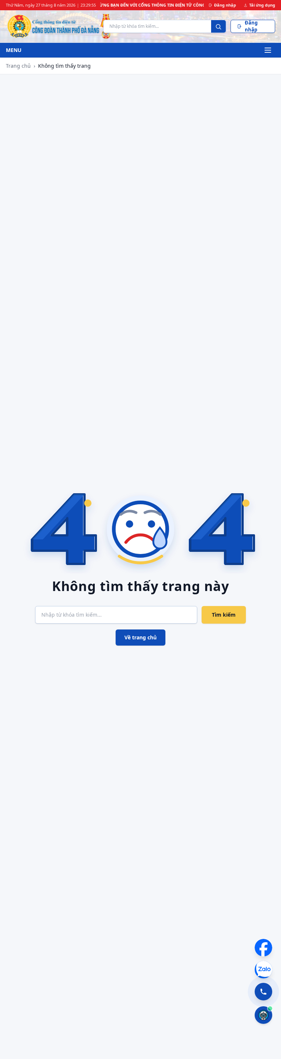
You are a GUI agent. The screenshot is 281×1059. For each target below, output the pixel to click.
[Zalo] (263, 969)
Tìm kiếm (224, 614)
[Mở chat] (263, 1015)
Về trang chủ (140, 637)
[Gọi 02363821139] (263, 991)
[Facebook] (263, 947)
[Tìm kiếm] (218, 26)
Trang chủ (18, 65)
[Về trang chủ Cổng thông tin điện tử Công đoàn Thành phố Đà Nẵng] (52, 26)
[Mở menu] (268, 50)
